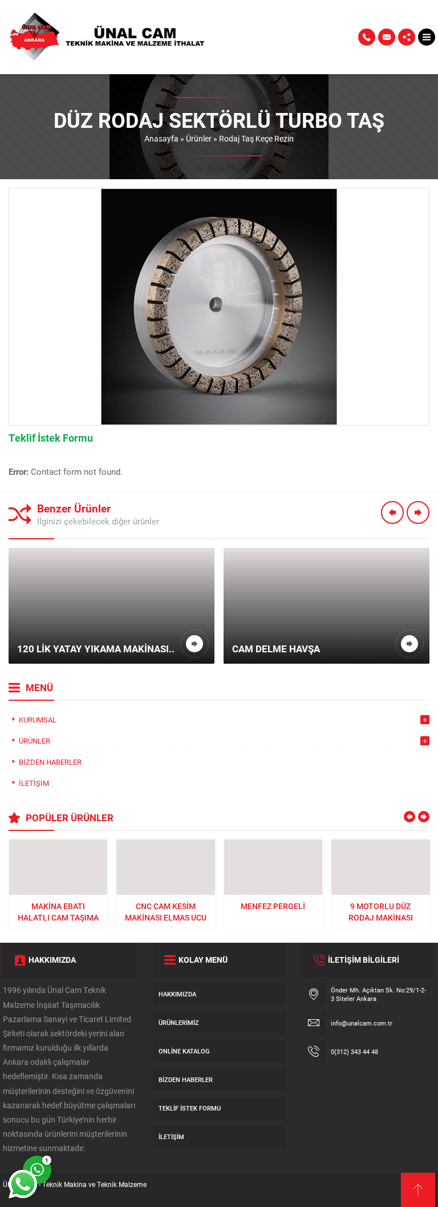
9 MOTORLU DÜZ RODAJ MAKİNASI (380, 912)
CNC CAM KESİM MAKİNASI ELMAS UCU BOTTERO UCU (165, 912)
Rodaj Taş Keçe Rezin (256, 138)
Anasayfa (161, 138)
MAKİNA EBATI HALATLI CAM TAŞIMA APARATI (58, 912)
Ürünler (199, 138)
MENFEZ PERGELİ (273, 906)
